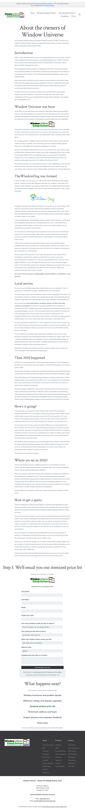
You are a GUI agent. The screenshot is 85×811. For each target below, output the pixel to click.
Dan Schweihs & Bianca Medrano (43, 3)
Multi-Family (72, 751)
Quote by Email (60, 766)
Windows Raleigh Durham (46, 13)
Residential (71, 757)
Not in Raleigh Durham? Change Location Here (55, 806)
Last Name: (25, 599)
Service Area (46, 757)
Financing (45, 751)
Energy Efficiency (60, 751)
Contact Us (45, 772)
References (71, 763)
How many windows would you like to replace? (38, 623)
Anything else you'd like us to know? (34, 655)
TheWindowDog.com (32, 181)
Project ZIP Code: (27, 615)
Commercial (72, 760)
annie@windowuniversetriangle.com (44, 801)
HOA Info (71, 766)
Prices (74, 16)
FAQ (43, 748)
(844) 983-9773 (45, 799)
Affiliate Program (47, 763)
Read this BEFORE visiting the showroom (42, 794)
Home (33, 13)
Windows (58, 745)
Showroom (45, 754)
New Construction (73, 748)
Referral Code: (26, 647)
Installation (64, 16)
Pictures (57, 763)
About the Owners (48, 745)
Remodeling (72, 745)
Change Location (49, 5)
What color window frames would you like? (36, 639)
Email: (23, 607)
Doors (57, 748)
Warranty (58, 760)
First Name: (25, 591)
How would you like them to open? (33, 631)
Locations (45, 760)
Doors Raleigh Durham (67, 13)
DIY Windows (72, 754)
